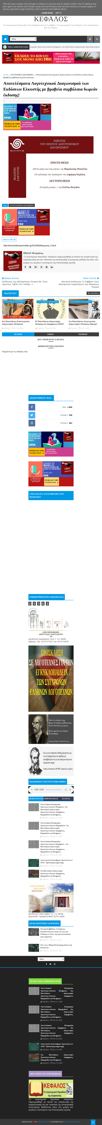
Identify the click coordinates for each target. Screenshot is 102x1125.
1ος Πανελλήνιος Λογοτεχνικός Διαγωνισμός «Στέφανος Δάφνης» (83, 322)
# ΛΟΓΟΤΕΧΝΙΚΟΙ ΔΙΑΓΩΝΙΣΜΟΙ (22, 205)
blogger (18, 334)
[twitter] (50, 964)
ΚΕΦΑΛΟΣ (51, 19)
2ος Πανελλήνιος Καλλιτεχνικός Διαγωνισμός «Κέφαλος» (15, 322)
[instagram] (54, 964)
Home (5, 74)
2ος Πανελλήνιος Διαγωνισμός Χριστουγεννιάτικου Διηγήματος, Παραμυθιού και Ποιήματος (52, 873)
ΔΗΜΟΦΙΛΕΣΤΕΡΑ (50, 799)
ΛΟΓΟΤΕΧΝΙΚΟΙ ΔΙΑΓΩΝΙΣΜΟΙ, (38, 101)
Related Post (10, 293)
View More (94, 293)
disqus (50, 334)
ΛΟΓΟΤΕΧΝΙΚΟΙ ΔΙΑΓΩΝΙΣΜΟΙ (22, 74)
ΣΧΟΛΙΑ (66, 799)
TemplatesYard (43, 1122)
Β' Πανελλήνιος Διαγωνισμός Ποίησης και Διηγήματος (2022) (49, 322)
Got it (59, 13)
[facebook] (46, 964)
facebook (82, 334)
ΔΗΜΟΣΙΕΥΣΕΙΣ (36, 799)
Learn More (47, 13)
